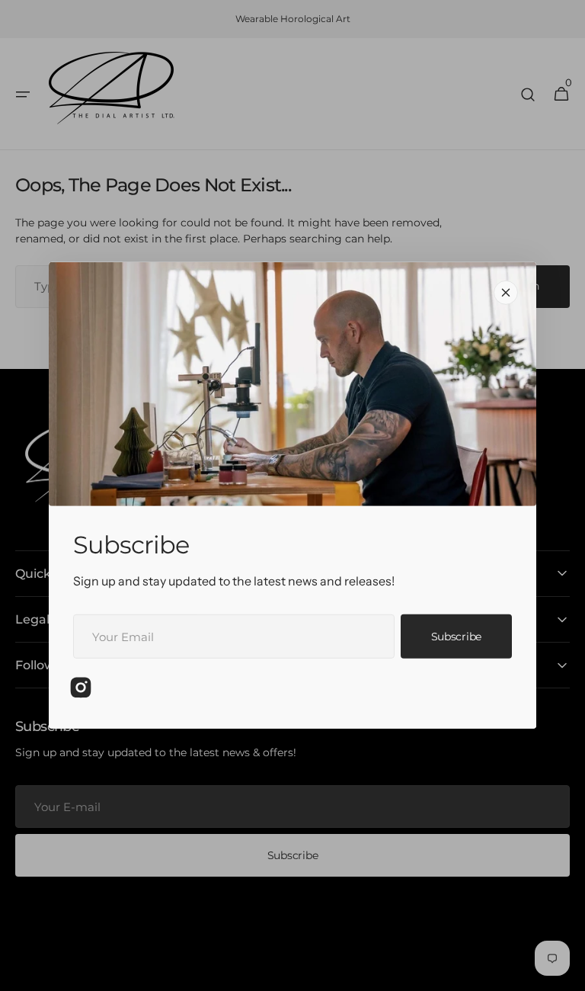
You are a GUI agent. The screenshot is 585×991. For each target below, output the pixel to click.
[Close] (506, 293)
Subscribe (456, 636)
